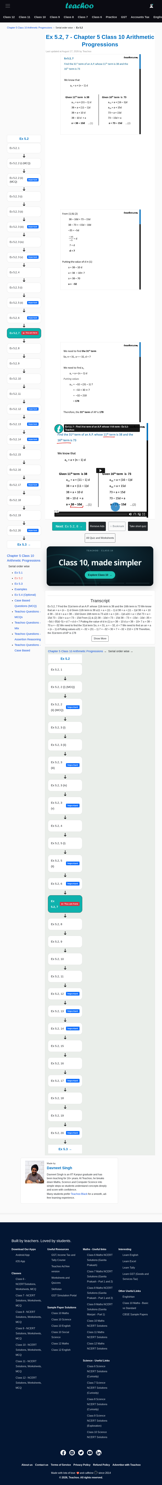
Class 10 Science (61, 1319)
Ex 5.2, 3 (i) (16, 196)
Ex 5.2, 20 (23, 530)
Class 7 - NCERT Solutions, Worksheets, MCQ (28, 1300)
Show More (100, 638)
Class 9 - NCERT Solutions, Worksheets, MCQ (28, 1333)
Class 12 (9, 17)
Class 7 (83, 17)
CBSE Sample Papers (135, 1314)
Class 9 (55, 17)
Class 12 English (61, 1350)
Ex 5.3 (19, 583)
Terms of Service (61, 1464)
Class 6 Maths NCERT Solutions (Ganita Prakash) (100, 1260)
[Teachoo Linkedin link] (99, 1452)
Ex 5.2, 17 (23, 485)
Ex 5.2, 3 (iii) (23, 227)
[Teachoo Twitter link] (81, 1452)
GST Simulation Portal (64, 1295)
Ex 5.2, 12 (23, 409)
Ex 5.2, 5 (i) (16, 287)
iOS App (20, 1261)
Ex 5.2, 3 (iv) (17, 242)
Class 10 (40, 17)
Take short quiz (137, 526)
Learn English (130, 1255)
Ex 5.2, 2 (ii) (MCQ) (23, 180)
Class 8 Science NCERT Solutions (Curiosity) (97, 1404)
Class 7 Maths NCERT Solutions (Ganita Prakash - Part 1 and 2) (100, 1276)
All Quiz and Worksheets (100, 538)
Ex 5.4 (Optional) (25, 594)
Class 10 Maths (60, 1313)
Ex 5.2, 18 (15, 500)
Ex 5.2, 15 (15, 454)
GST (124, 17)
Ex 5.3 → (24, 544)
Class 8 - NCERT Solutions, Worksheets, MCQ (28, 1317)
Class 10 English (61, 1325)
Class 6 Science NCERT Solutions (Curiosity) (97, 1371)
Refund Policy (101, 1464)
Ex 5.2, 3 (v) (23, 257)
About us (27, 1464)
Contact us (41, 1464)
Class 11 (24, 17)
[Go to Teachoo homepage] (79, 6)
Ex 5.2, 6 (23, 318)
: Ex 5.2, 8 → (69, 526)
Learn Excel (129, 1261)
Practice (111, 17)
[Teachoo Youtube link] (90, 1452)
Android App (23, 1255)
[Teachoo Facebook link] (63, 1452)
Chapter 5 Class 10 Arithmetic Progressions (29, 27)
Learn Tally (129, 1267)
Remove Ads (97, 526)
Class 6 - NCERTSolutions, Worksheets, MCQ (26, 1284)
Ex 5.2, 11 (15, 394)
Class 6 (97, 17)
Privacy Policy (81, 1464)
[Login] (151, 6)
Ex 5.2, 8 (14, 348)
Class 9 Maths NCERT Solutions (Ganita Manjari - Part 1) (100, 1309)
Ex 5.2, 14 (23, 439)
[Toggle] (8, 5)
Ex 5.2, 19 (15, 515)
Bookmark (117, 526)
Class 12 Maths (60, 1343)
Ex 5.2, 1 (14, 148)
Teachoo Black (79, 1194)
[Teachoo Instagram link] (72, 1452)
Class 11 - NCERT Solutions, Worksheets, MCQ (28, 1366)
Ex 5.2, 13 (23, 424)
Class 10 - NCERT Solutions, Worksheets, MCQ (28, 1349)
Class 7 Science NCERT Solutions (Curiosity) (97, 1387)
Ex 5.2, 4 (14, 272)
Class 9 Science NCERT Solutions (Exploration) (97, 1420)
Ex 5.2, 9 (14, 363)
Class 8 (69, 17)
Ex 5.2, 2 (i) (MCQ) (20, 163)
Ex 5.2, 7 (23, 333)
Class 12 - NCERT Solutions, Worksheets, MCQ (28, 1382)
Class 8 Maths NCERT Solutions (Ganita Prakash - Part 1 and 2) (100, 1293)
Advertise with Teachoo (126, 1464)
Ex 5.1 (19, 572)
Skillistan (56, 1289)
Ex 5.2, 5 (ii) (23, 302)
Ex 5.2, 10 (15, 378)
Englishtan (129, 1296)
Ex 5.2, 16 (15, 469)
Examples (21, 589)
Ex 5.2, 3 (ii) (16, 211)
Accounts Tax (140, 17)
